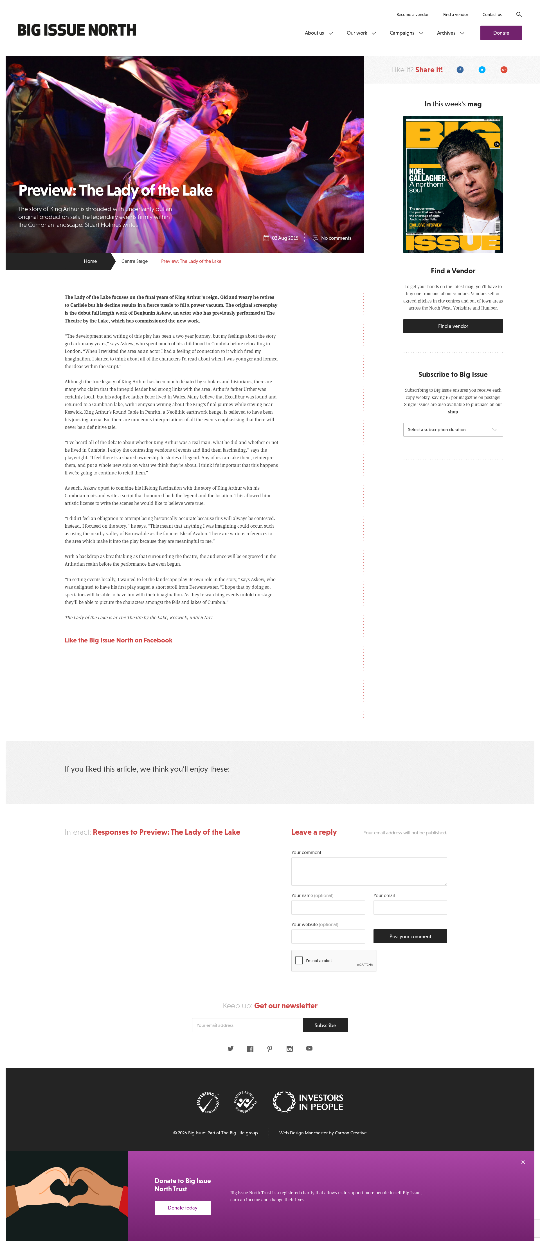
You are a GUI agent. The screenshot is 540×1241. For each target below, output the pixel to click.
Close (523, 1162)
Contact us (492, 14)
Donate (501, 33)
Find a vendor (455, 14)
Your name (312, 895)
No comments (336, 238)
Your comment (306, 852)
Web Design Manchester (303, 1132)
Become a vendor (413, 14)
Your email (384, 895)
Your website (314, 924)
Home (90, 261)
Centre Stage (135, 261)
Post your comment (410, 936)
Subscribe (325, 1025)
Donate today (182, 1208)
